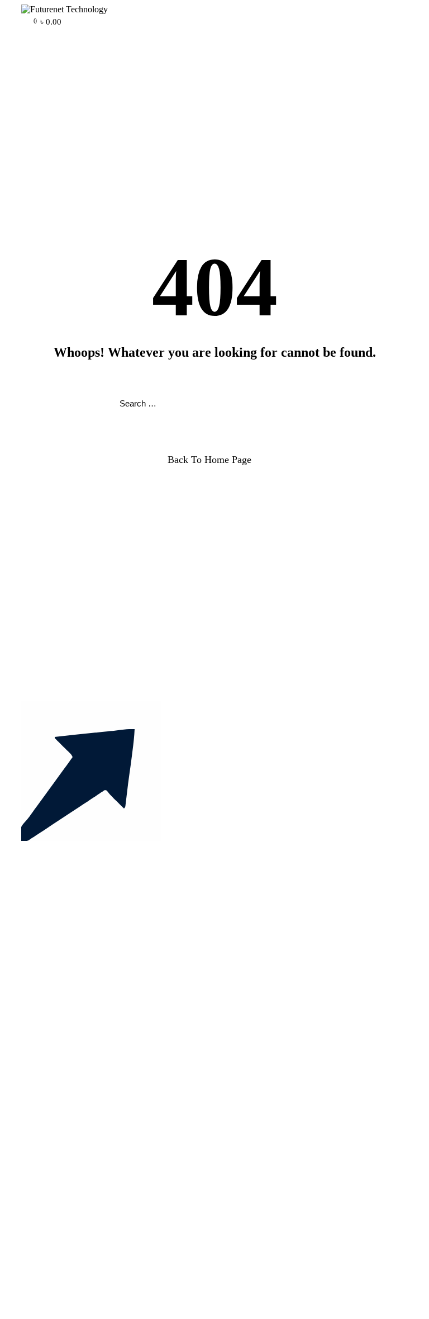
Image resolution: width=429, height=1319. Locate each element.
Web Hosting (67, 1110)
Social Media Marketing (86, 1130)
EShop (56, 1027)
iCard (53, 1037)
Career (55, 1193)
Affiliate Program (74, 1203)
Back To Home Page (209, 459)
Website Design (71, 1120)
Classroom (62, 1047)
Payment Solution (75, 1140)
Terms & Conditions (79, 1213)
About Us (61, 1007)
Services (58, 1017)
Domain (58, 1100)
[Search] (309, 404)
